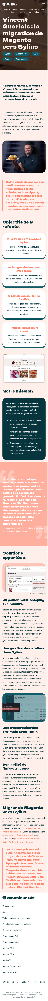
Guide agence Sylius (11, 936)
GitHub (5, 982)
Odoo (7, 59)
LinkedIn (25, 982)
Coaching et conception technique (17, 924)
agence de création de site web (19, 835)
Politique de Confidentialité (24, 997)
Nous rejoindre (39, 982)
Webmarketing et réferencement (16, 918)
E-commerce (21, 54)
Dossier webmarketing (12, 930)
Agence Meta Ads (10, 972)
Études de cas (14, 11)
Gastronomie (21, 59)
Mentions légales (9, 995)
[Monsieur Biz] (9, 4)
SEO (36, 54)
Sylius (7, 54)
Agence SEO (8, 948)
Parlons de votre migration (21, 842)
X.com (15, 982)
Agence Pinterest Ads (12, 966)
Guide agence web (10, 942)
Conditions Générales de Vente (31, 995)
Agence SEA (8, 954)
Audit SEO (7, 960)
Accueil (5, 10)
